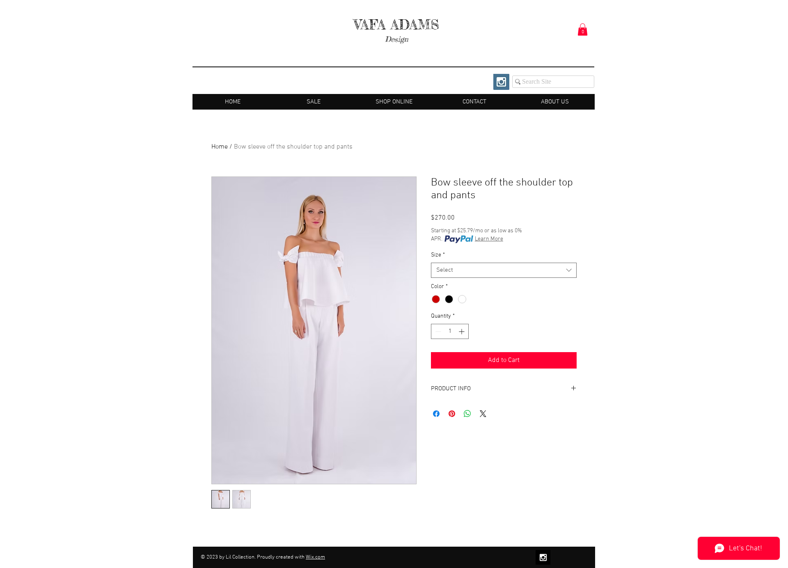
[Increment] (462, 331)
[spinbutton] (449, 331)
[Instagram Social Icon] (501, 82)
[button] (582, 29)
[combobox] (504, 270)
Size (438, 255)
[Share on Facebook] (436, 414)
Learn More (489, 239)
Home (219, 147)
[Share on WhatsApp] (467, 414)
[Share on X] (483, 414)
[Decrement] (437, 331)
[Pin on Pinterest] (452, 414)
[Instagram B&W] (543, 557)
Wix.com (315, 557)
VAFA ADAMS (396, 24)
